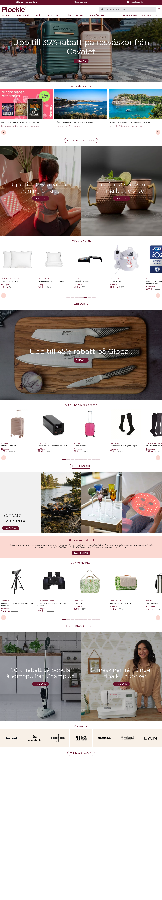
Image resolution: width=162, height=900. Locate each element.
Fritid (38, 15)
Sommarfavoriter (96, 15)
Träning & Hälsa (53, 15)
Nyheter (6, 15)
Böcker (79, 15)
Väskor (68, 15)
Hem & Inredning (23, 15)
